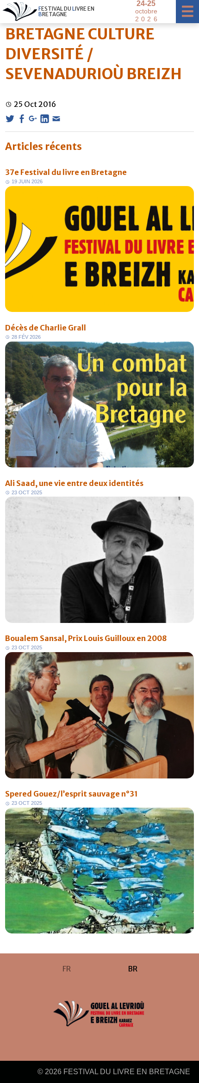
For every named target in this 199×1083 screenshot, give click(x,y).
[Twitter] (10, 119)
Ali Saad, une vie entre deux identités (74, 483)
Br (132, 968)
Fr (66, 968)
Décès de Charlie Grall (45, 327)
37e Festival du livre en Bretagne (66, 172)
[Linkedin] (45, 119)
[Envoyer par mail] (56, 119)
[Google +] (33, 119)
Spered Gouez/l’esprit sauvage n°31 (71, 793)
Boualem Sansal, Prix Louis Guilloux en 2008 (86, 638)
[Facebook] (21, 119)
